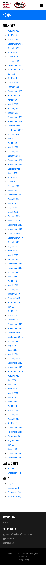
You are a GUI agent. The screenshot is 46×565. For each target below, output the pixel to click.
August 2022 (13, 134)
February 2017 (14, 320)
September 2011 (15, 436)
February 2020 (14, 216)
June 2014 (12, 402)
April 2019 (12, 251)
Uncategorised (14, 473)
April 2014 (12, 406)
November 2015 (15, 367)
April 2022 (12, 143)
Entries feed (13, 488)
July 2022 (12, 138)
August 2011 (13, 440)
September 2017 (15, 302)
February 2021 (14, 186)
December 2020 (15, 195)
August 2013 (13, 419)
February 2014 (14, 414)
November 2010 (15, 458)
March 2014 (13, 410)
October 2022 (14, 126)
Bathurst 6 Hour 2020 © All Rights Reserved (23, 555)
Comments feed (15, 492)
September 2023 (15, 95)
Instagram (9, 543)
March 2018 (13, 285)
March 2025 (13, 57)
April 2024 (12, 78)
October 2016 (14, 333)
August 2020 (13, 199)
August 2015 (13, 376)
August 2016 (13, 341)
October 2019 (14, 233)
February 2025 (14, 61)
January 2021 (14, 190)
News (5, 522)
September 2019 (15, 238)
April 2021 (12, 177)
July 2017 (12, 307)
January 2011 (14, 449)
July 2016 (12, 345)
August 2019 (13, 242)
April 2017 (12, 311)
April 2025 (12, 52)
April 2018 (12, 281)
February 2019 (14, 259)
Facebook (9, 538)
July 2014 (12, 397)
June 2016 (12, 350)
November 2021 (15, 164)
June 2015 (12, 384)
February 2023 (14, 108)
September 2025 (15, 44)
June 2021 (12, 173)
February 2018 (14, 289)
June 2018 (12, 276)
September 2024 (15, 69)
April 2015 (12, 389)
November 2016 (15, 328)
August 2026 (13, 31)
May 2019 (12, 246)
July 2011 (12, 445)
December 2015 (15, 363)
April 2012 (12, 423)
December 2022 (15, 117)
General (11, 468)
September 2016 (15, 337)
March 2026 (13, 39)
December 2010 (15, 453)
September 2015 (15, 371)
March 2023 (13, 104)
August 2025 (13, 48)
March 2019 (13, 255)
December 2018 (15, 264)
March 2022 (13, 147)
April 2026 (12, 35)
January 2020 (14, 220)
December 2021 (15, 160)
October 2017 (14, 298)
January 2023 (14, 113)
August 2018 (13, 272)
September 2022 (15, 130)
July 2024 (12, 74)
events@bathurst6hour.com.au (18, 534)
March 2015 (13, 393)
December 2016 (15, 324)
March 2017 (13, 315)
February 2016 (14, 358)
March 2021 (13, 182)
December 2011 (15, 427)
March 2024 (13, 82)
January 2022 (14, 156)
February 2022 (14, 151)
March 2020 (13, 212)
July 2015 (12, 380)
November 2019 (15, 229)
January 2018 (14, 294)
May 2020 (12, 207)
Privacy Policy (23, 559)
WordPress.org (14, 496)
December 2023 (15, 91)
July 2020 (12, 203)
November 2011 (15, 432)
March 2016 (13, 354)
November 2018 (15, 268)
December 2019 (15, 225)
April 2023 (12, 100)
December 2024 (15, 65)
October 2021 (14, 169)
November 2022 (15, 121)
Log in (10, 483)
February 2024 (14, 87)
